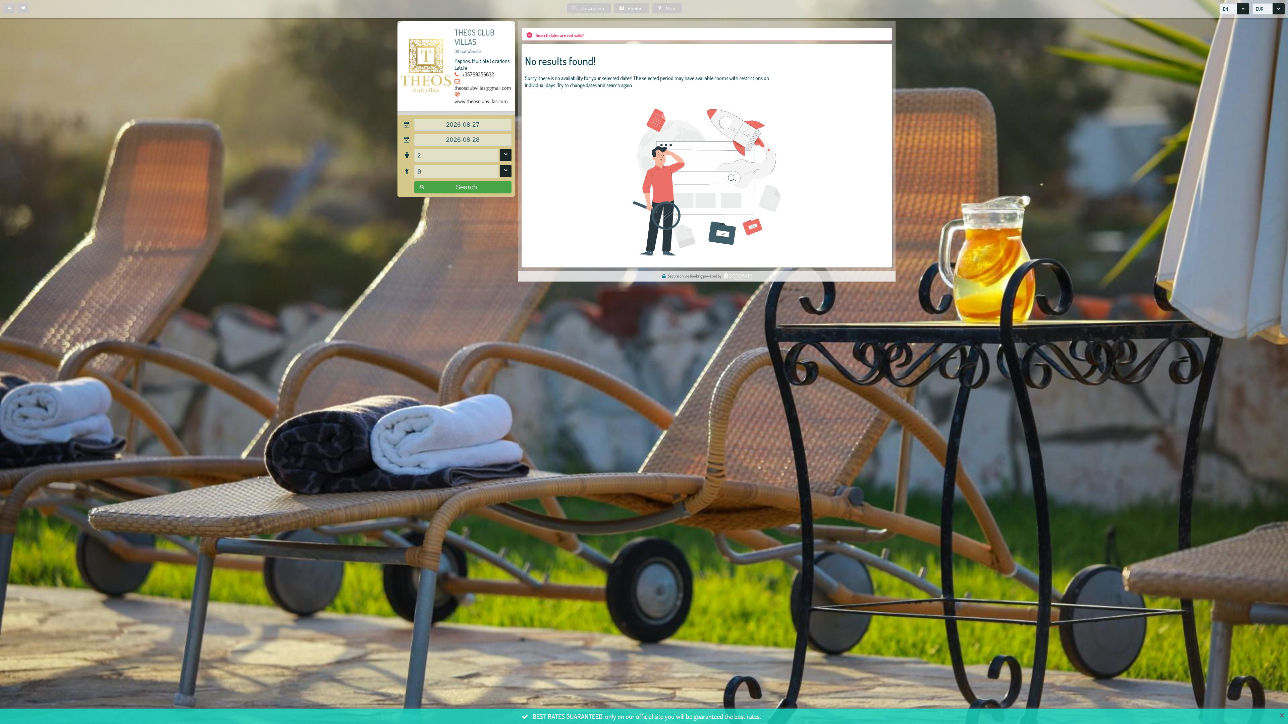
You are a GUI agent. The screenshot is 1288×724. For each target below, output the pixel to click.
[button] (9, 8)
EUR (1260, 9)
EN (1225, 9)
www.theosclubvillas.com (481, 101)
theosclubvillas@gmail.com (482, 87)
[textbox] (463, 125)
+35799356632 (478, 74)
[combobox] (1234, 8)
